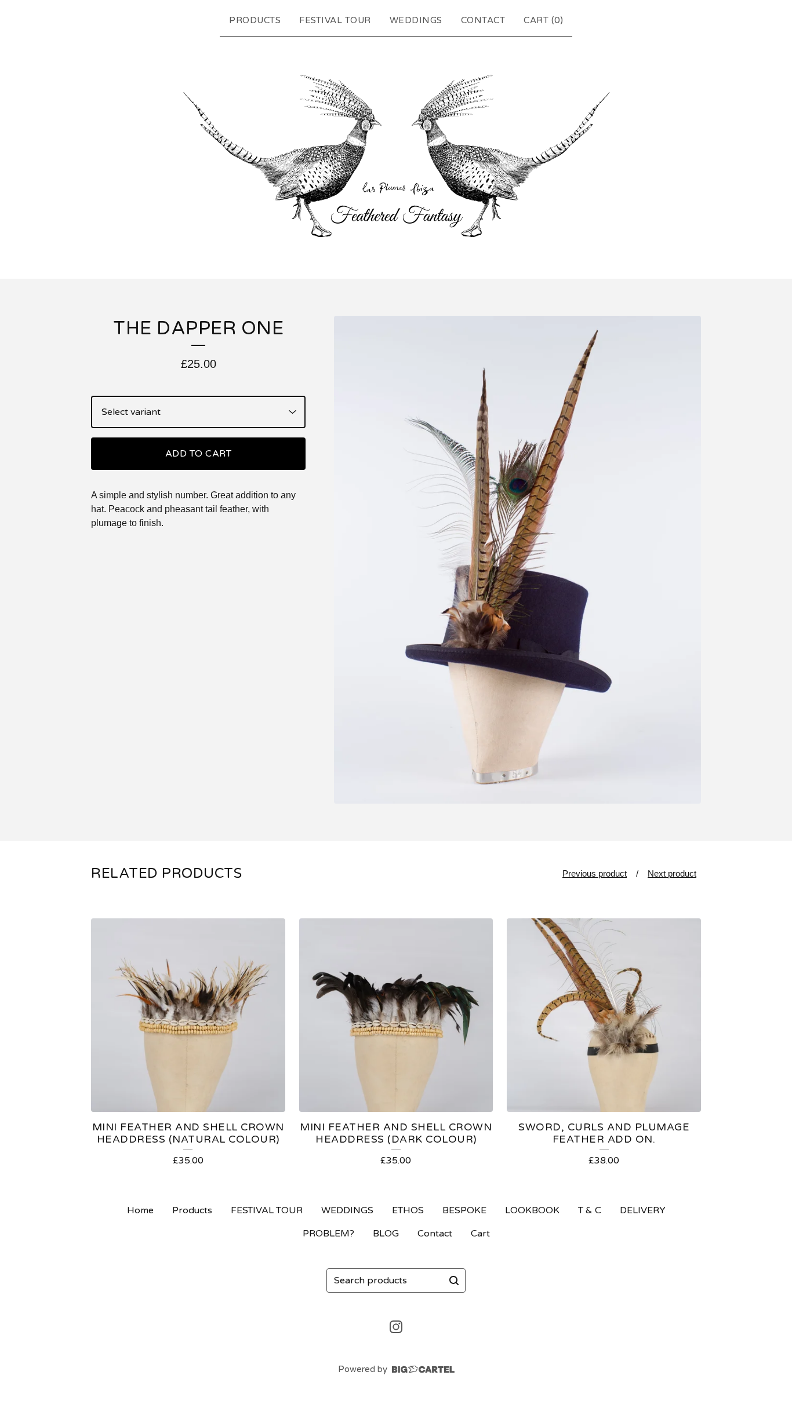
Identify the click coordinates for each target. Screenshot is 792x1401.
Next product (672, 873)
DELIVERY (643, 1210)
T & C (589, 1210)
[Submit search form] (454, 1280)
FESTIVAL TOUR (335, 20)
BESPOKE (464, 1210)
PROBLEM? (328, 1233)
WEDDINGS (416, 20)
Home (140, 1210)
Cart (480, 1233)
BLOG (386, 1233)
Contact (483, 20)
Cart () (543, 20)
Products (255, 20)
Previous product (594, 873)
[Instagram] (396, 1327)
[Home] (396, 155)
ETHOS (408, 1210)
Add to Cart (198, 453)
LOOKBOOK (532, 1210)
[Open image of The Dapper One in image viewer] (517, 560)
